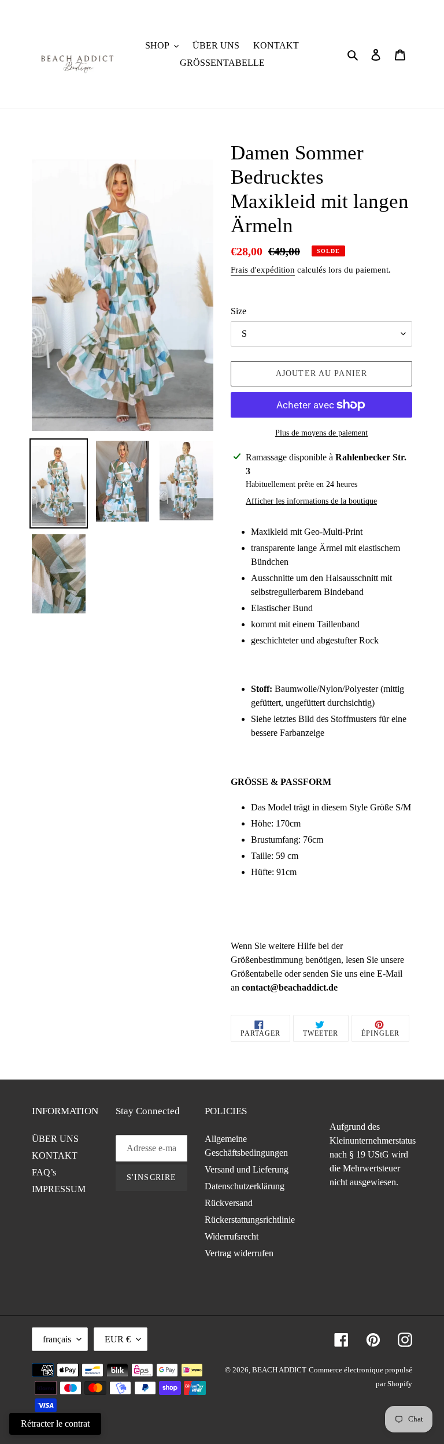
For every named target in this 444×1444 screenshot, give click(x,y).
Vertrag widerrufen (239, 1253)
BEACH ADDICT (279, 1369)
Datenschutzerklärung (244, 1186)
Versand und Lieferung (246, 1169)
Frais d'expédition (263, 269)
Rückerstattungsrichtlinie (250, 1220)
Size (238, 311)
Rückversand (229, 1203)
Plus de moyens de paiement (321, 433)
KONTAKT (54, 1155)
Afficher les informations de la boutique (311, 501)
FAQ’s (44, 1172)
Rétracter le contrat (55, 1423)
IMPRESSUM (59, 1189)
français (57, 1339)
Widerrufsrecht (231, 1236)
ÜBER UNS (55, 1139)
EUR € (118, 1339)
